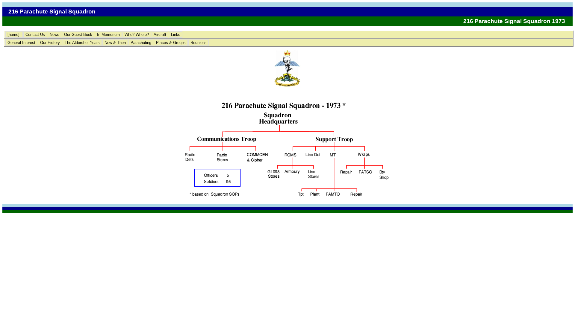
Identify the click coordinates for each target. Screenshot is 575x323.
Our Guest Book (78, 34)
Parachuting (141, 42)
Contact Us (35, 34)
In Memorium (108, 34)
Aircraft (160, 34)
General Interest (21, 42)
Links (175, 34)
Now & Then (115, 42)
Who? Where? (137, 34)
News (54, 34)
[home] (14, 34)
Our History (50, 42)
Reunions (198, 42)
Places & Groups (171, 42)
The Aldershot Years (82, 42)
